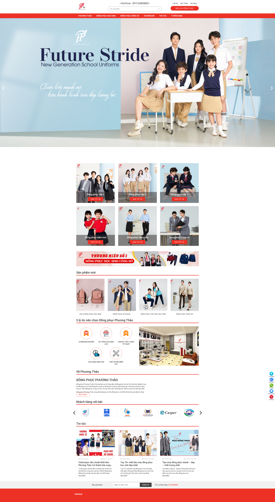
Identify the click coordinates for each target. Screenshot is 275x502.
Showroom (149, 16)
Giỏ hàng (193, 3)
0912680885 (173, 485)
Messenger (271, 393)
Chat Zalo (271, 382)
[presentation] (3, 88)
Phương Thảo (85, 16)
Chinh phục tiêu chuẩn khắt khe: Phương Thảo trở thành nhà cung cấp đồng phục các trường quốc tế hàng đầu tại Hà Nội (95, 466)
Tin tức (163, 16)
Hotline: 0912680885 (135, 3)
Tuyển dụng (177, 16)
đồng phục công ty (98, 386)
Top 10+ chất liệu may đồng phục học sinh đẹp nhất (136, 463)
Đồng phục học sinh (106, 16)
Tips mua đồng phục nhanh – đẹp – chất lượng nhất (178, 463)
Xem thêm (82, 475)
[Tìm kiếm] (159, 9)
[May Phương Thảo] (81, 6)
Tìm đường (271, 376)
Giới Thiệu (184, 3)
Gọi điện (271, 388)
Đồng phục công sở (129, 16)
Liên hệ (175, 3)
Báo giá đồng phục (185, 8)
